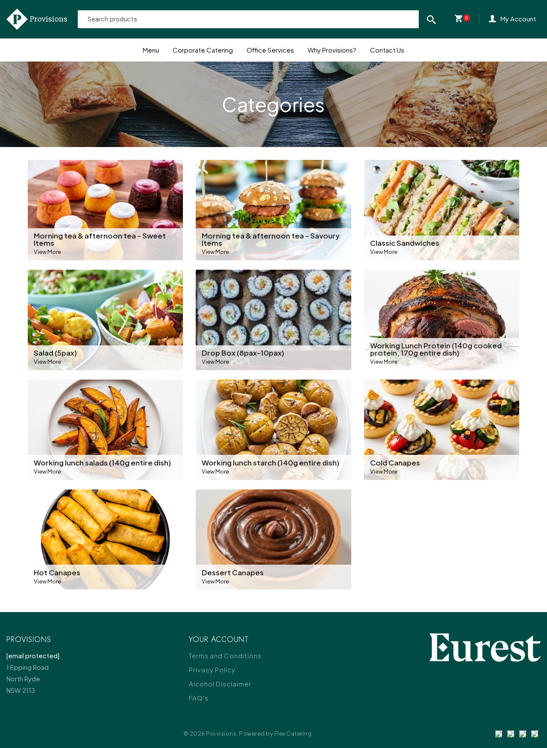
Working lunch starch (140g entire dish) (270, 462)
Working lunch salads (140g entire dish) (102, 462)
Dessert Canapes (233, 572)
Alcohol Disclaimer (220, 684)
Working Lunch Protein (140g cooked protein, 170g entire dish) (436, 349)
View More (47, 251)
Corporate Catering (203, 50)
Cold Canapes (395, 462)
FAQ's (199, 698)
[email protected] (32, 655)
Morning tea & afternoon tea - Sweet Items (100, 239)
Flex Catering (293, 733)
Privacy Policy (212, 670)
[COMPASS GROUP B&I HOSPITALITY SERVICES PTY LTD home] (36, 19)
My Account (518, 19)
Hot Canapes (57, 572)
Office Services (270, 50)
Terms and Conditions (225, 655)
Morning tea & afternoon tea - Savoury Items (271, 239)
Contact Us (387, 50)
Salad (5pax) (55, 352)
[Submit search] (431, 19)
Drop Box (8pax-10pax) (243, 352)
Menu (151, 50)
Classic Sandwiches (404, 242)
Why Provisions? (332, 50)
